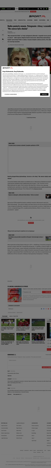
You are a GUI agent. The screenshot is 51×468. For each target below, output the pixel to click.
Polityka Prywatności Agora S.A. (18, 91)
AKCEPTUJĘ (44, 94)
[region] (25, 81)
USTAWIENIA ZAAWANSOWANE (11, 94)
